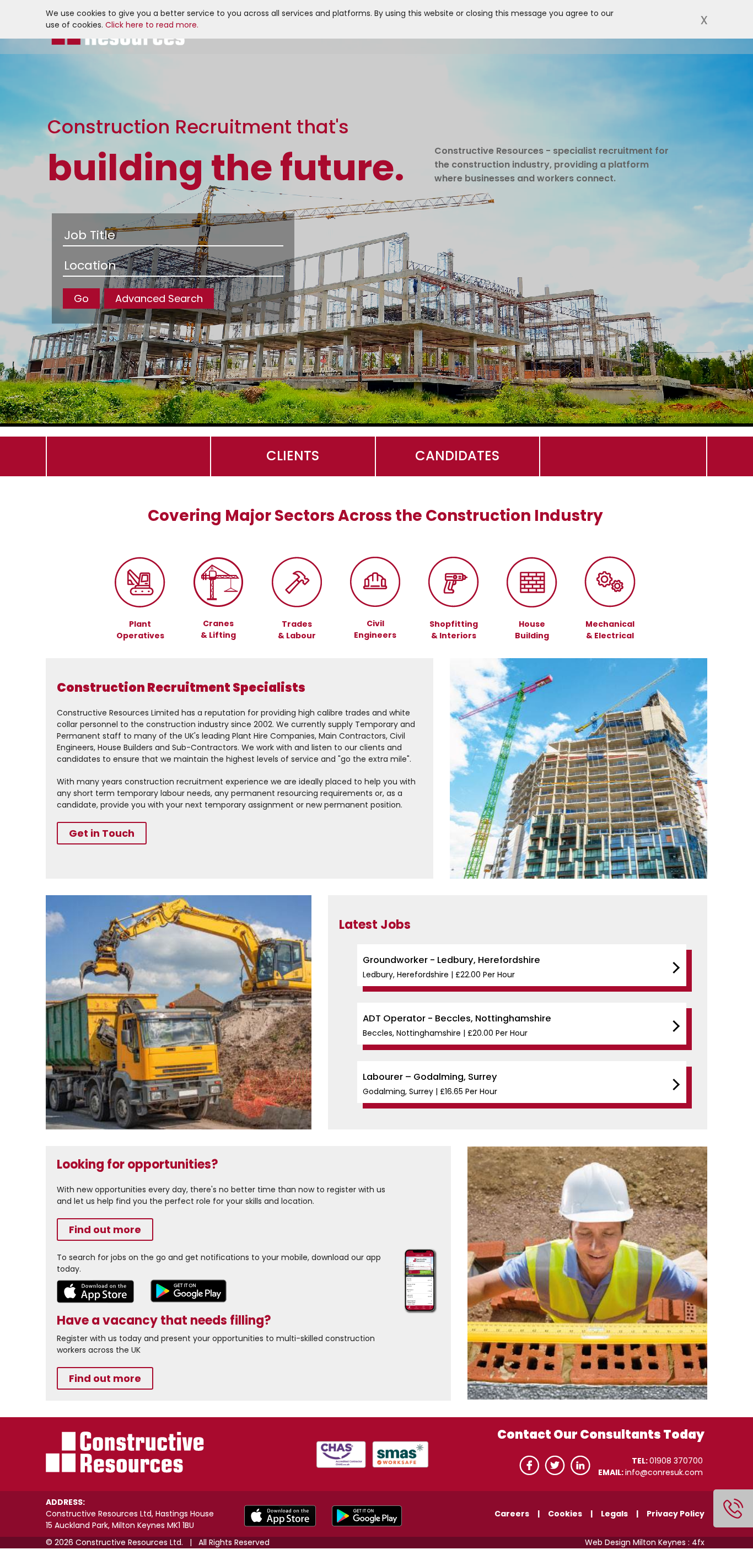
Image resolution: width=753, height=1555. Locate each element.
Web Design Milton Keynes (635, 1542)
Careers (512, 1513)
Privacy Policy (675, 1513)
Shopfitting (453, 623)
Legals (614, 1513)
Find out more (105, 1229)
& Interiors (453, 635)
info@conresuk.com (664, 1472)
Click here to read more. (151, 24)
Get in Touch (102, 833)
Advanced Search (159, 298)
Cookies (565, 1513)
